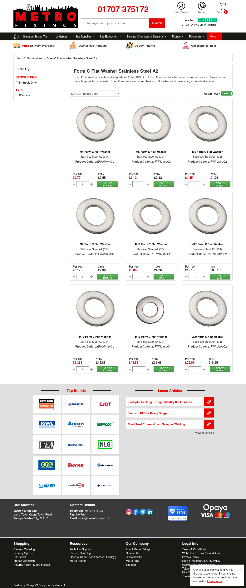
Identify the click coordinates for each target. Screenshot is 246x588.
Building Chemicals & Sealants (145, 36)
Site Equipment (109, 36)
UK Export (19, 557)
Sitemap (131, 564)
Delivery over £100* (38, 45)
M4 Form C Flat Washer (95, 152)
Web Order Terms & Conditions (201, 553)
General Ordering (24, 549)
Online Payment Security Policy (201, 561)
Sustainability (134, 557)
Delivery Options (23, 553)
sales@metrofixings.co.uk (94, 518)
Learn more (214, 581)
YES (226, 93)
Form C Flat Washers (29, 58)
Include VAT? (211, 94)
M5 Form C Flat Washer (151, 152)
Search (157, 23)
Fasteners (195, 36)
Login (176, 11)
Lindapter (61, 36)
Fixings (176, 36)
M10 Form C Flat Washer (151, 244)
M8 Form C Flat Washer (95, 244)
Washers (24, 95)
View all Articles (204, 433)
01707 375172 (94, 510)
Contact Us (132, 553)
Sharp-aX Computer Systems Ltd (46, 585)
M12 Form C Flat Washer (207, 244)
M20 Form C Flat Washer (207, 336)
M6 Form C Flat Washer (207, 152)
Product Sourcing (80, 553)
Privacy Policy (190, 557)
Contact (201, 11)
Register (185, 11)
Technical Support (81, 549)
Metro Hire (132, 561)
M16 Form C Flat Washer (95, 336)
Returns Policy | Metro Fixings (31, 564)
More (213, 36)
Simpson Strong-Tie (35, 36)
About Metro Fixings (138, 549)
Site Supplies (83, 36)
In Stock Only (28, 82)
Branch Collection (24, 561)
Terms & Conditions (194, 549)
